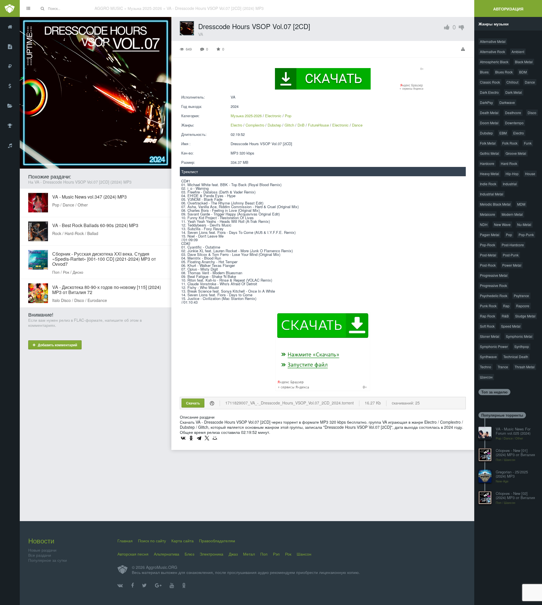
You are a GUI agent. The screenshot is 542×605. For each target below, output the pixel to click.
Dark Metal (513, 92)
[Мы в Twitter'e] (144, 585)
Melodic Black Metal (495, 204)
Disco (532, 112)
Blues (484, 71)
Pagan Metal (489, 234)
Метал (249, 554)
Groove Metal (516, 153)
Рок (288, 554)
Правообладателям (217, 540)
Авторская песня (132, 554)
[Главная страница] (10, 27)
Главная (125, 540)
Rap (506, 305)
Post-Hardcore (513, 244)
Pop (288, 115)
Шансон (486, 377)
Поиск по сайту (152, 540)
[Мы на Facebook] (132, 585)
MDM (521, 204)
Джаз (233, 554)
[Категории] (10, 106)
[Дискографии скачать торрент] (10, 46)
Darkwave (507, 102)
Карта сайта (182, 540)
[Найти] (42, 8)
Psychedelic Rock (493, 295)
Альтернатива (166, 554)
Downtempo (514, 122)
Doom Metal (489, 122)
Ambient (518, 51)
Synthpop (521, 346)
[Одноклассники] (191, 438)
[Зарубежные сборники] (10, 86)
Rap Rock (487, 316)
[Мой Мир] (214, 438)
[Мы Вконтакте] (120, 585)
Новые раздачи (42, 550)
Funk (528, 143)
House (530, 173)
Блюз (189, 554)
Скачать (193, 403)
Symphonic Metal (519, 336)
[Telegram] (199, 438)
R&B (505, 316)
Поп (264, 554)
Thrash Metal (525, 366)
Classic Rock (490, 82)
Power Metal (511, 265)
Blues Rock (504, 71)
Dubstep (274, 125)
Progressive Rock (493, 285)
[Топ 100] (10, 126)
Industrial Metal (491, 193)
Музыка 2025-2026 (246, 115)
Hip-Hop (512, 173)
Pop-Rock (487, 244)
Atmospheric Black (494, 61)
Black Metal (524, 61)
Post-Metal (488, 255)
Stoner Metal (489, 336)
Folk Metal (488, 143)
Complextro (255, 125)
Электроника (211, 554)
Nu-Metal (524, 224)
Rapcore (522, 305)
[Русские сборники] (10, 66)
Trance (503, 366)
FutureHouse (318, 125)
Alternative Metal (493, 41)
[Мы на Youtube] (172, 585)
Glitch (289, 125)
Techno (485, 366)
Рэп (276, 554)
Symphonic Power (494, 346)
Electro (236, 125)
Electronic (273, 115)
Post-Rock (488, 265)
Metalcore (487, 214)
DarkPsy (486, 102)
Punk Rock (488, 305)
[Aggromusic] (10, 8)
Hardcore (487, 163)
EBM (503, 132)
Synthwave (488, 356)
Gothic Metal (489, 153)
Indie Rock (488, 183)
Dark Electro (489, 92)
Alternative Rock (492, 51)
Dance (357, 125)
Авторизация (508, 9)
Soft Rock (487, 326)
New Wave (502, 224)
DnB (301, 125)
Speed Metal (511, 326)
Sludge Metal (525, 316)
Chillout (512, 82)
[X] (207, 438)
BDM (523, 71)
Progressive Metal (494, 275)
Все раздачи (39, 555)
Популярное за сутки (47, 560)
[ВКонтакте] (183, 438)
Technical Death (515, 356)
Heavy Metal (489, 173)
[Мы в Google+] (158, 585)
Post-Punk (511, 255)
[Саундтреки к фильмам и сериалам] (10, 145)
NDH (484, 224)
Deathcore (513, 112)
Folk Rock (509, 143)
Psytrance (521, 295)
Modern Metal (512, 214)
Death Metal (489, 112)
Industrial (510, 183)
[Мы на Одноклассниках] (184, 585)
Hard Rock (509, 163)
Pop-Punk (526, 234)
